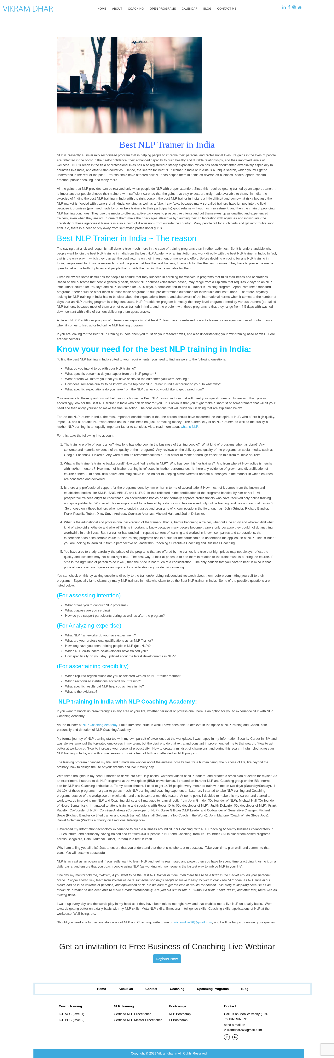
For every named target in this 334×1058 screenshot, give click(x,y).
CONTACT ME (226, 8)
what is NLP (189, 427)
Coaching (136, 8)
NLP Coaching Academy (100, 725)
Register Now (167, 958)
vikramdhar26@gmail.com (193, 922)
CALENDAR (190, 8)
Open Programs (163, 8)
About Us (125, 989)
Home (101, 8)
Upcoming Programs (213, 989)
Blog (207, 8)
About (117, 8)
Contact (151, 989)
